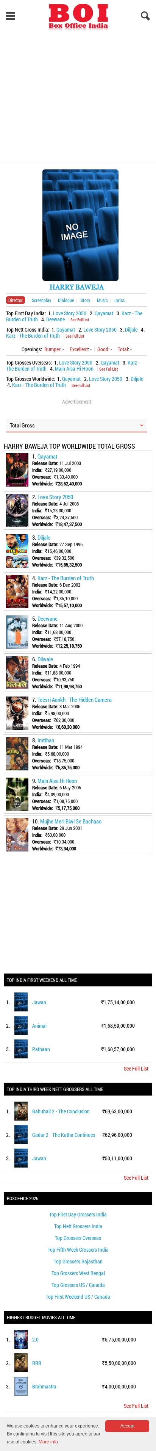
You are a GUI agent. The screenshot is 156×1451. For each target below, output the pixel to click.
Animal (39, 1025)
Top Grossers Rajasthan (78, 1261)
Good (102, 349)
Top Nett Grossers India (78, 1226)
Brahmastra (44, 1386)
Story (85, 300)
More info (48, 1442)
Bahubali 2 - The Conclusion (61, 1111)
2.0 (35, 1339)
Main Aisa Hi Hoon (74, 368)
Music (102, 300)
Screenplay (41, 300)
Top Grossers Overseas (78, 1237)
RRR (36, 1362)
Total (123, 349)
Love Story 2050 (69, 313)
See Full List (79, 319)
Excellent (79, 349)
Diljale (131, 329)
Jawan (39, 1002)
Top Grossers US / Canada (78, 1284)
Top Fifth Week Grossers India (78, 1249)
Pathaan (41, 1049)
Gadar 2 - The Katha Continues (63, 1134)
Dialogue (66, 300)
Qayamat (104, 313)
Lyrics (119, 300)
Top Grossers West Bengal (78, 1273)
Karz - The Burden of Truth (33, 335)
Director (15, 300)
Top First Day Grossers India (78, 1214)
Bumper (52, 349)
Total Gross (22, 425)
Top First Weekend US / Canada (78, 1296)
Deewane (55, 319)
